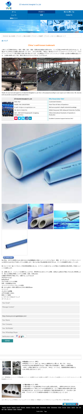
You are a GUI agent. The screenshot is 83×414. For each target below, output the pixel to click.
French (18, 407)
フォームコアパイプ (24, 399)
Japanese (28, 407)
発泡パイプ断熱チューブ (38, 399)
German (23, 407)
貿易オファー (14, 18)
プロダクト (41, 11)
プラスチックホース (50, 36)
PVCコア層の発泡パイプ (66, 399)
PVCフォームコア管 (52, 399)
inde (5, 409)
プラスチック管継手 (37, 36)
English (4, 407)
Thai (77, 407)
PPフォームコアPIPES (11, 399)
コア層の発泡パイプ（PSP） (30, 384)
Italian (48, 407)
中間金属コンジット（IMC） (30, 361)
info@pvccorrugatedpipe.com (26, 107)
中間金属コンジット (23, 377)
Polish (59, 407)
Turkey (69, 407)
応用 (41, 15)
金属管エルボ (34, 377)
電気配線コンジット (11, 377)
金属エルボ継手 (43, 377)
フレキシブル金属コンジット (57, 377)
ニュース (13, 15)
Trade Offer (39, 411)
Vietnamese (54, 407)
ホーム (14, 11)
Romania (19, 409)
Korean (33, 407)
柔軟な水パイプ (61, 36)
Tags (45, 411)
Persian (64, 407)
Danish (73, 407)
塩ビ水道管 (12, 36)
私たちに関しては (69, 11)
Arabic (37, 407)
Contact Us (69, 15)
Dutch (14, 409)
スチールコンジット (73, 377)
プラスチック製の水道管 (23, 36)
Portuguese (43, 407)
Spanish (14, 407)
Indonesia (9, 409)
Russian (9, 407)
